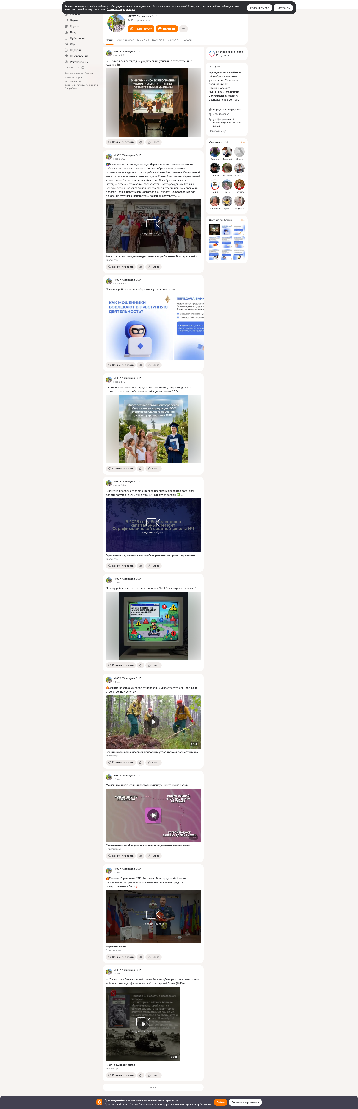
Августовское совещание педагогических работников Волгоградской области (153, 256)
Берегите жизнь (116, 946)
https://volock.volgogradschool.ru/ (231, 109)
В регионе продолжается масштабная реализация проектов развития (150, 555)
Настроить (283, 8)
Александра (240, 175)
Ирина (239, 159)
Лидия (215, 192)
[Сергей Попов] (215, 168)
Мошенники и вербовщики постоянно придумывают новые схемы (148, 845)
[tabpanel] (153, 564)
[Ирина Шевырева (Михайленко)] (227, 184)
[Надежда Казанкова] (239, 201)
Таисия (215, 159)
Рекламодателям (74, 73)
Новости (69, 77)
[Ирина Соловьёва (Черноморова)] (227, 201)
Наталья (227, 175)
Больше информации (121, 9)
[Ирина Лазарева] (239, 152)
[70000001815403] (109, 53)
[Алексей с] (227, 152)
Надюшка (215, 208)
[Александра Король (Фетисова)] (239, 168)
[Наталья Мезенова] (227, 168)
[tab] (110, 40)
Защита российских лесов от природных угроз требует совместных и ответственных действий (153, 752)
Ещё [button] (78, 77)
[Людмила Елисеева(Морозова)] (239, 184)
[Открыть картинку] (139, 326)
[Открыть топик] (153, 63)
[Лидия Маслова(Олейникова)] (215, 184)
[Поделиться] (140, 142)
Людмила (239, 192)
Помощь (89, 73)
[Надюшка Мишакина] (215, 201)
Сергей (215, 175)
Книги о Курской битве (120, 1064)
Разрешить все (259, 8)
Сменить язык (72, 67)
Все (243, 142)
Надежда (239, 208)
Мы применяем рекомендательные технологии (81, 85)
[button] (141, 28)
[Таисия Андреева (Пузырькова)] (215, 152)
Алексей (227, 159)
